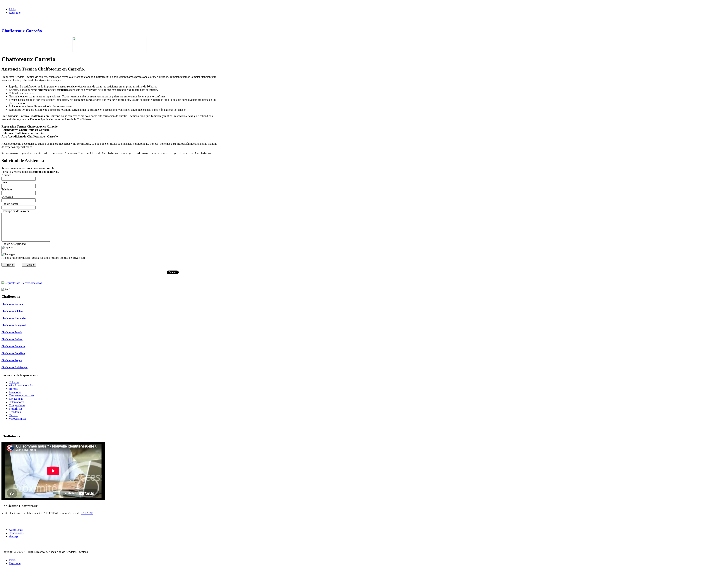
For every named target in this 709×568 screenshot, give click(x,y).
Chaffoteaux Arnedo (11, 332)
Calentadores (16, 402)
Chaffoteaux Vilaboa (12, 311)
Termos (13, 415)
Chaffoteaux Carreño (21, 30)
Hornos (13, 388)
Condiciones (16, 533)
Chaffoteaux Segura (11, 360)
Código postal (9, 203)
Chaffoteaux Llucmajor (13, 318)
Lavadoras (15, 392)
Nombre (6, 175)
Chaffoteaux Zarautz (12, 304)
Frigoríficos (15, 408)
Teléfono (6, 189)
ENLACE (87, 513)
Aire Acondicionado (20, 385)
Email (4, 182)
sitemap (13, 536)
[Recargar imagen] (8, 254)
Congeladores (17, 405)
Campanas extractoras (21, 395)
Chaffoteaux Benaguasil (13, 325)
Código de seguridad (13, 243)
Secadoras (15, 412)
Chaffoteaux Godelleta (13, 353)
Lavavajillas (16, 398)
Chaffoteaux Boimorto (13, 346)
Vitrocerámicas (17, 418)
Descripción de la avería (15, 211)
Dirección (7, 196)
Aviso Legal (16, 529)
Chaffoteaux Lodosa (12, 339)
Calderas (14, 382)
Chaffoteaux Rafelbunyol (14, 367)
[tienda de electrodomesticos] (109, 283)
